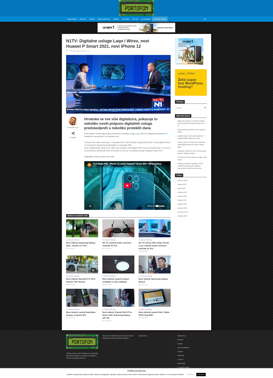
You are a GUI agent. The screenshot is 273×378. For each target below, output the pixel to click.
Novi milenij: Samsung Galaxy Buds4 (153, 280)
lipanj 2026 (182, 188)
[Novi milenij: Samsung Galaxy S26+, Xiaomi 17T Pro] (82, 228)
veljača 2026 (182, 204)
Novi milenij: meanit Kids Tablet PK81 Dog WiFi (154, 313)
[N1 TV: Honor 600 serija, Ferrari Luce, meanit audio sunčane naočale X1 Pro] (155, 228)
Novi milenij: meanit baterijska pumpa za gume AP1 (80, 313)
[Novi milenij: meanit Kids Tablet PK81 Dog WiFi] (155, 297)
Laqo (138, 133)
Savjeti (92, 19)
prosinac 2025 (183, 212)
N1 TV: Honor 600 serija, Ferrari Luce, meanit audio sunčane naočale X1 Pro (154, 246)
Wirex (165, 133)
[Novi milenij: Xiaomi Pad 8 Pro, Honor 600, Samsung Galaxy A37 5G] (118, 297)
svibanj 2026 (182, 192)
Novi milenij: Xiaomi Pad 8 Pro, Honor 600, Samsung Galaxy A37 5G (117, 315)
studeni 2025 (182, 216)
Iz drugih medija (159, 19)
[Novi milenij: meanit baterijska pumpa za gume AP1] (82, 297)
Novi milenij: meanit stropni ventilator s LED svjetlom (115, 280)
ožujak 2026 (182, 200)
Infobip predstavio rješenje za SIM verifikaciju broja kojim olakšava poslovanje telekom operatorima (190, 165)
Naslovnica (72, 19)
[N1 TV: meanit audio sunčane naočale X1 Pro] (118, 228)
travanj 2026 (182, 196)
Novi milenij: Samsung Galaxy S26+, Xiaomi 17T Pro (80, 244)
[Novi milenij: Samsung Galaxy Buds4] (155, 264)
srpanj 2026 (182, 184)
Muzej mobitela (104, 19)
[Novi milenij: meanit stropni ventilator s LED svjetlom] (118, 264)
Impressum (143, 336)
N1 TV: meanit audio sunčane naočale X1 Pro (116, 244)
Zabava (116, 19)
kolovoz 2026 (182, 180)
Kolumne (125, 19)
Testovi (135, 19)
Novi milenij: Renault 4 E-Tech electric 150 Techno (80, 280)
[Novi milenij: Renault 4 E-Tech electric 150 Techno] (82, 264)
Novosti (83, 19)
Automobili (145, 19)
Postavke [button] (190, 374)
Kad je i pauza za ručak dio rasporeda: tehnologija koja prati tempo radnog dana (191, 144)
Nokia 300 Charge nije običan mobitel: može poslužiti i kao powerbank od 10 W (191, 123)
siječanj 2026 (182, 208)
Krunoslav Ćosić (84, 51)
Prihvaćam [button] (201, 374)
